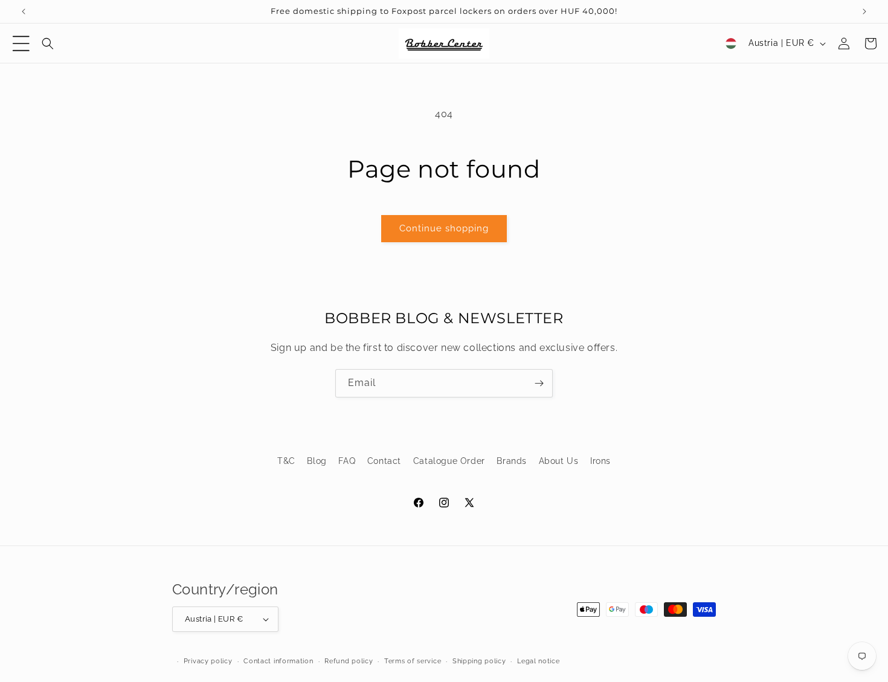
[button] (21, 43)
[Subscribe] (539, 383)
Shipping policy (479, 661)
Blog (316, 461)
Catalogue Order (449, 461)
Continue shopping (444, 228)
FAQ (346, 461)
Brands (512, 461)
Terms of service (412, 661)
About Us (559, 461)
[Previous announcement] (23, 11)
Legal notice (538, 661)
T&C (286, 461)
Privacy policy (208, 661)
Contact (384, 461)
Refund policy (348, 661)
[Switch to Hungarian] (731, 43)
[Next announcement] (864, 11)
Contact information (278, 661)
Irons (600, 461)
